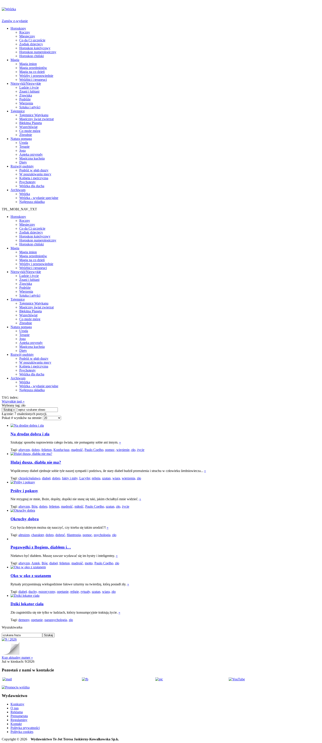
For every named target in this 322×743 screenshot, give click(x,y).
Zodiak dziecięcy (31, 44)
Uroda (23, 142)
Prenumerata (19, 716)
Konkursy (17, 704)
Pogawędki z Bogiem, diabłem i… (41, 547)
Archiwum (18, 190)
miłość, (79, 506)
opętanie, (63, 591)
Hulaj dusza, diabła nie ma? (36, 462)
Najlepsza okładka (32, 202)
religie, (75, 591)
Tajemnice (18, 111)
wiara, (116, 478)
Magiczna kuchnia (32, 158)
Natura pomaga (21, 139)
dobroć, (60, 535)
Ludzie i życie (29, 87)
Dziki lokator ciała (27, 604)
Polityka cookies (22, 732)
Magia (15, 60)
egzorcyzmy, (47, 591)
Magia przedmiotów (33, 68)
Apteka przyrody (31, 154)
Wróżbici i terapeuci (33, 79)
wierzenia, (129, 478)
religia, (96, 478)
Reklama (17, 712)
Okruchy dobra (25, 519)
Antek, (36, 563)
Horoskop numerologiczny (37, 52)
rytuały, (86, 591)
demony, (24, 620)
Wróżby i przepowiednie (36, 75)
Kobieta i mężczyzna (33, 178)
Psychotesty (27, 182)
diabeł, (46, 478)
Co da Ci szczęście (32, 40)
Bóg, (35, 506)
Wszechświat (28, 127)
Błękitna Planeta (30, 123)
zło (139, 478)
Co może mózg (29, 131)
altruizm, (24, 535)
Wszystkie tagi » (13, 401)
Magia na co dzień (32, 72)
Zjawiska (25, 95)
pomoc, (110, 450)
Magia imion (28, 64)
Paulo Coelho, (94, 450)
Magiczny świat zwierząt (36, 119)
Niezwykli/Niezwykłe (26, 83)
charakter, (38, 535)
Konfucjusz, (61, 450)
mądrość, (77, 450)
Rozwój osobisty (22, 166)
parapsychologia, (56, 620)
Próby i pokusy (24, 490)
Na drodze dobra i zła (30, 434)
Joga (22, 150)
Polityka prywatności (25, 728)
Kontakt (16, 724)
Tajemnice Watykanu (33, 115)
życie (140, 450)
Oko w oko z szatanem (31, 575)
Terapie (24, 146)
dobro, (36, 450)
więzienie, (123, 450)
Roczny (24, 32)
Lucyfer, (85, 478)
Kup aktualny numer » (17, 657)
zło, (133, 450)
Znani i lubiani (29, 91)
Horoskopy (18, 28)
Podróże (25, 99)
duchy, (33, 591)
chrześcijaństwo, (29, 478)
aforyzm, (24, 450)
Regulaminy (19, 720)
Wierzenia (26, 103)
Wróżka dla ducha (31, 186)
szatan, (106, 478)
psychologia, (102, 535)
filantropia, (74, 535)
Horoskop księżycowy (34, 48)
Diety (23, 162)
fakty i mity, (70, 478)
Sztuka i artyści (29, 107)
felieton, (47, 450)
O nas (15, 708)
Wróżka (24, 194)
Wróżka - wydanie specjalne (38, 198)
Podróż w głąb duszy (33, 170)
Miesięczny (27, 36)
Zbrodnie (25, 135)
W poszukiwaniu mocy (35, 174)
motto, (89, 563)
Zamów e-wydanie (15, 21)
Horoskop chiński (31, 56)
